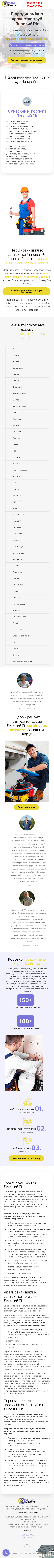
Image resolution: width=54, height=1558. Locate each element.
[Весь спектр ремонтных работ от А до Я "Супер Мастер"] (10, 4)
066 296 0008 (34, 3)
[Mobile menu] (50, 4)
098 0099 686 (34, 6)
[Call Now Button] (6, 1552)
